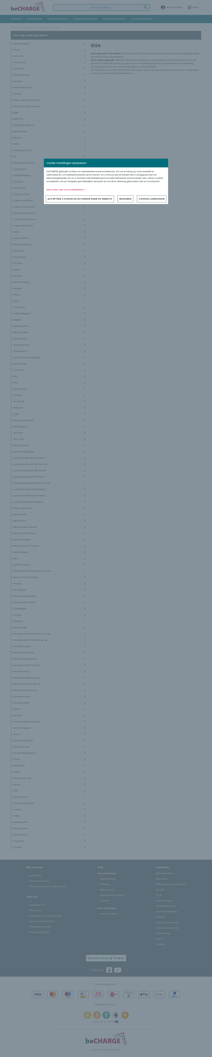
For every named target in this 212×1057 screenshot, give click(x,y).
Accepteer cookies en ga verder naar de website (80, 198)
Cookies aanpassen (151, 198)
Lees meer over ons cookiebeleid (64, 189)
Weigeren (125, 198)
